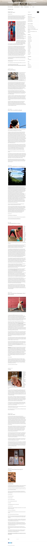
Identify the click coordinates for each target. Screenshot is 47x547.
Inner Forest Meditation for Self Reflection (16, 166)
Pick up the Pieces (11, 69)
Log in (28, 63)
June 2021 (29, 42)
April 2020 (29, 51)
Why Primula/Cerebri (30, 21)
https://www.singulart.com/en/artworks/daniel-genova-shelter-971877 (17, 65)
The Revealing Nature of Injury (14, 223)
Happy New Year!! (11, 414)
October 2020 (29, 47)
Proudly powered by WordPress (11, 545)
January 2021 (29, 46)
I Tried (32, 25)
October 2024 (29, 38)
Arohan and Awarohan (14, 269)
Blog (28, 58)
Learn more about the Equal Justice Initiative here (14, 218)
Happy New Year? (11, 12)
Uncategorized (29, 59)
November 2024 (30, 37)
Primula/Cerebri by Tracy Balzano (22, 2)
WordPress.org (29, 67)
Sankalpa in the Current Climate (31, 17)
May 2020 (29, 50)
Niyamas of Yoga (21, 323)
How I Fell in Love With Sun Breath (15, 110)
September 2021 (30, 41)
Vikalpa (9, 369)
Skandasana (9, 347)
